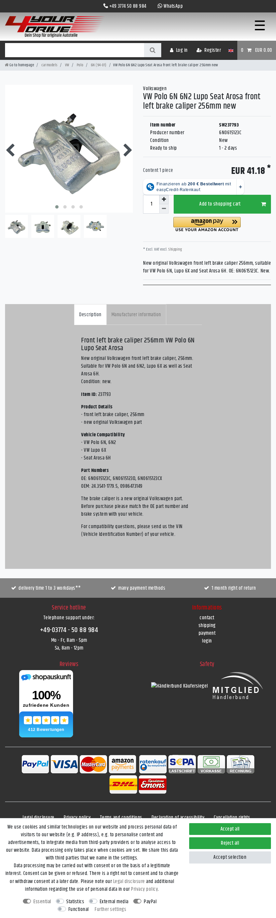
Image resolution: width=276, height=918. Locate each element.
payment (207, 633)
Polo (79, 65)
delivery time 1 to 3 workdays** (50, 588)
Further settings (110, 909)
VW (66, 65)
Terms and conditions (121, 817)
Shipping (175, 249)
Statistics (75, 902)
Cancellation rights (232, 817)
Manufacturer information (136, 315)
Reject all (230, 843)
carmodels (49, 65)
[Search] (152, 50)
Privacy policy (77, 817)
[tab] (90, 314)
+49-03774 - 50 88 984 (69, 630)
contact (207, 618)
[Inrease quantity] (164, 199)
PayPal (150, 902)
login (207, 641)
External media (114, 902)
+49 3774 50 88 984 (127, 6)
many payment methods (141, 588)
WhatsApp (173, 6)
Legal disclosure (39, 817)
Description (90, 315)
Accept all (230, 829)
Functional (78, 909)
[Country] (231, 50)
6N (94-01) (98, 65)
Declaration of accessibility (177, 817)
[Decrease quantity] (164, 209)
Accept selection (229, 857)
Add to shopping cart (219, 204)
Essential (42, 902)
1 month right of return (234, 588)
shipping (207, 625)
